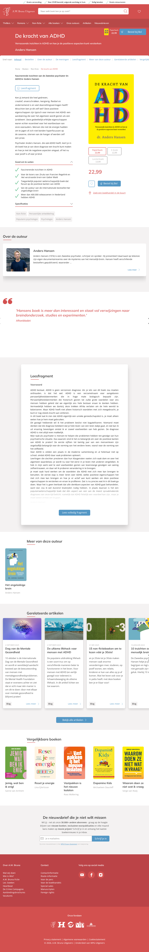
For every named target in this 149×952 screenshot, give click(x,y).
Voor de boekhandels (51, 882)
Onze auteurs (72, 23)
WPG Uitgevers (98, 943)
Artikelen (87, 23)
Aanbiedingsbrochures (14, 892)
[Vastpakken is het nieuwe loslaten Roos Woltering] (74, 771)
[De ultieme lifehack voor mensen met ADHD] (64, 663)
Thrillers (6, 23)
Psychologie (47, 219)
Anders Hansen (63, 219)
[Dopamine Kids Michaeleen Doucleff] (104, 767)
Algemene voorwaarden (75, 939)
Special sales (47, 886)
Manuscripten (47, 889)
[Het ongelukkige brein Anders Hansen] (16, 571)
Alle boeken (54, 23)
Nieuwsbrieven (102, 23)
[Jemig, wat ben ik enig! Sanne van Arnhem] (16, 769)
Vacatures (8, 895)
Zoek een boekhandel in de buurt (109, 192)
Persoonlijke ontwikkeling (41, 213)
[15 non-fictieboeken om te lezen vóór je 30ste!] (106, 663)
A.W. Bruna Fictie (11, 879)
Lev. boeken (8, 882)
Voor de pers (47, 879)
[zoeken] (126, 11)
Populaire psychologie (27, 219)
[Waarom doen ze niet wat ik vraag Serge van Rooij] (133, 769)
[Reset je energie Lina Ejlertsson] (45, 767)
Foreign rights (47, 892)
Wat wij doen (9, 873)
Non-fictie (36, 23)
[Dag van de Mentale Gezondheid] (22, 663)
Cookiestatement (97, 939)
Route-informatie (49, 876)
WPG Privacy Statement (69, 844)
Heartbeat (8, 886)
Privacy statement (52, 939)
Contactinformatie (49, 873)
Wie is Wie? (8, 876)
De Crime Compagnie (13, 889)
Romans (21, 23)
